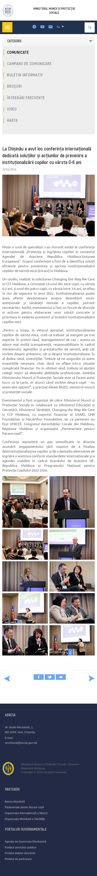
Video (12, 109)
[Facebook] (39, 677)
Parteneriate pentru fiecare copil (24, 807)
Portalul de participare (18, 859)
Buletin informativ (25, 75)
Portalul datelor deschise (20, 853)
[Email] (61, 677)
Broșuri (14, 86)
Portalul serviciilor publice (20, 847)
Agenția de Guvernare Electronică (25, 841)
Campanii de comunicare (29, 63)
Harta (12, 120)
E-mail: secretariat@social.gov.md (21, 740)
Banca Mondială (15, 801)
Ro (58, 27)
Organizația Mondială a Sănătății (25, 819)
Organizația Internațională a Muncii (26, 813)
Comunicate (18, 52)
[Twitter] (50, 677)
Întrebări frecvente (26, 98)
